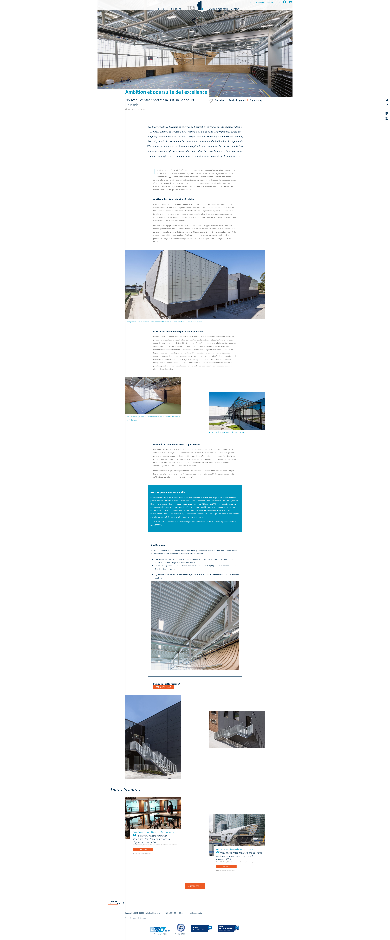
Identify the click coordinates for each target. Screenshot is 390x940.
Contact (235, 9)
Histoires (163, 9)
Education (220, 100)
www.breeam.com (194, 517)
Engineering (256, 100)
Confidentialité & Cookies (135, 918)
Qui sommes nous (218, 9)
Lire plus (143, 849)
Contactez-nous (163, 687)
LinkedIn (387, 105)
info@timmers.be (195, 913)
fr (276, 2)
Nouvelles (260, 2)
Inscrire (270, 2)
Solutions (176, 9)
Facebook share (387, 101)
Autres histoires (195, 886)
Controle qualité (237, 100)
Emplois (250, 2)
